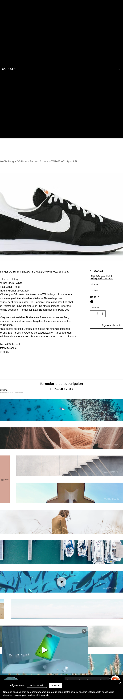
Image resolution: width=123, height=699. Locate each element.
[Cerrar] (120, 683)
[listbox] (61, 69)
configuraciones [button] (16, 685)
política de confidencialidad (36, 695)
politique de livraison (101, 278)
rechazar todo (37, 685)
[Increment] (103, 314)
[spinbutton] (98, 314)
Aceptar (55, 685)
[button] (61, 69)
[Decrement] (92, 314)
